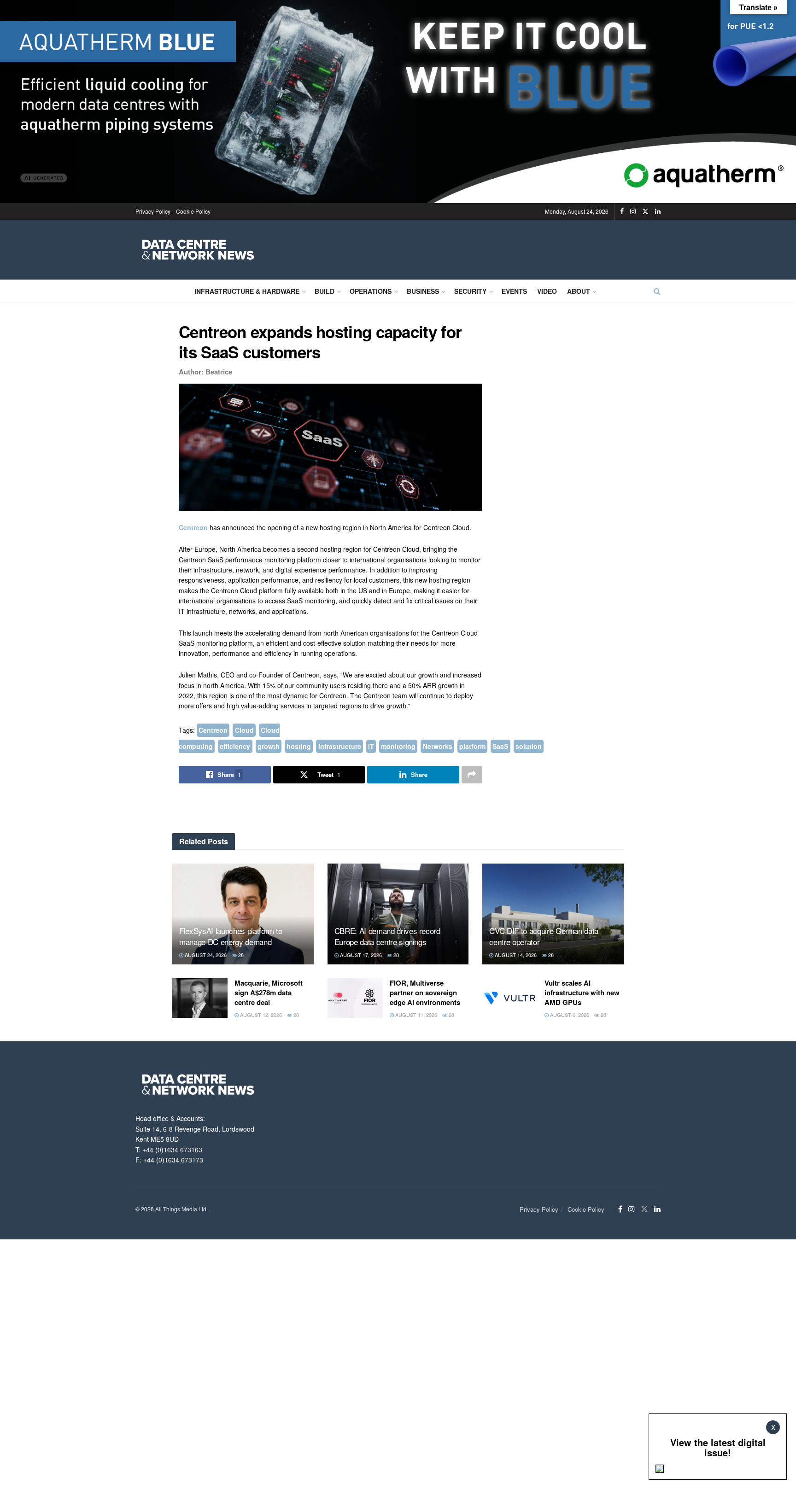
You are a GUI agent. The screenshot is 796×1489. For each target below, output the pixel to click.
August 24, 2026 (205, 954)
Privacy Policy (152, 211)
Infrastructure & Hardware (246, 291)
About (578, 291)
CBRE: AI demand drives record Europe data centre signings (387, 936)
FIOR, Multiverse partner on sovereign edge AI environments (425, 992)
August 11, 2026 (415, 1014)
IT (371, 746)
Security (470, 291)
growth (269, 746)
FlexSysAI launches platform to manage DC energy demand (230, 936)
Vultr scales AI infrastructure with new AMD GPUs (582, 992)
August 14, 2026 (515, 954)
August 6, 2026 (569, 1014)
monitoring (398, 746)
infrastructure (339, 746)
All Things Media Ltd (180, 1209)
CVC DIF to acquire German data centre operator (543, 936)
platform (472, 746)
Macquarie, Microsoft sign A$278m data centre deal (268, 992)
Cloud (244, 730)
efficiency (235, 746)
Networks (437, 746)
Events (514, 291)
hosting (299, 746)
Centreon (194, 527)
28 (240, 954)
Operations (371, 291)
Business (423, 291)
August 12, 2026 (260, 1014)
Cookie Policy (193, 211)
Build (324, 291)
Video (547, 291)
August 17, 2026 (360, 954)
